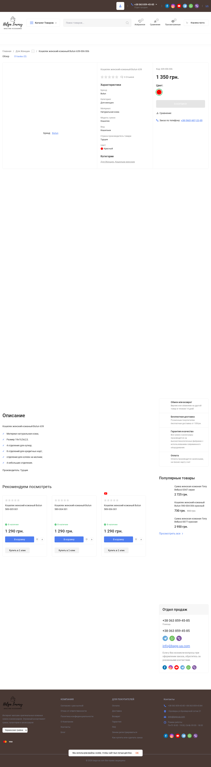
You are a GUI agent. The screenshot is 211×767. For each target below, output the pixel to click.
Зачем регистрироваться (124, 732)
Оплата (116, 705)
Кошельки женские (125, 162)
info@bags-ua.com (176, 646)
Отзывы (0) (20, 56)
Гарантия (116, 721)
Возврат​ (116, 716)
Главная (6, 51)
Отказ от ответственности (74, 711)
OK (137, 753)
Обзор (5, 56)
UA (207, 6)
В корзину (19, 539)
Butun (55, 133)
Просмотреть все (169, 533)
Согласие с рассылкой (72, 705)
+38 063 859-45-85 (144, 4)
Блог (63, 732)
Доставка (117, 711)
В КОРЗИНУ (180, 104)
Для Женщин (23, 51)
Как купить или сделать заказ (127, 737)
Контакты (65, 727)
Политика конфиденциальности (77, 716)
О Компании (67, 721)
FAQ (114, 727)
